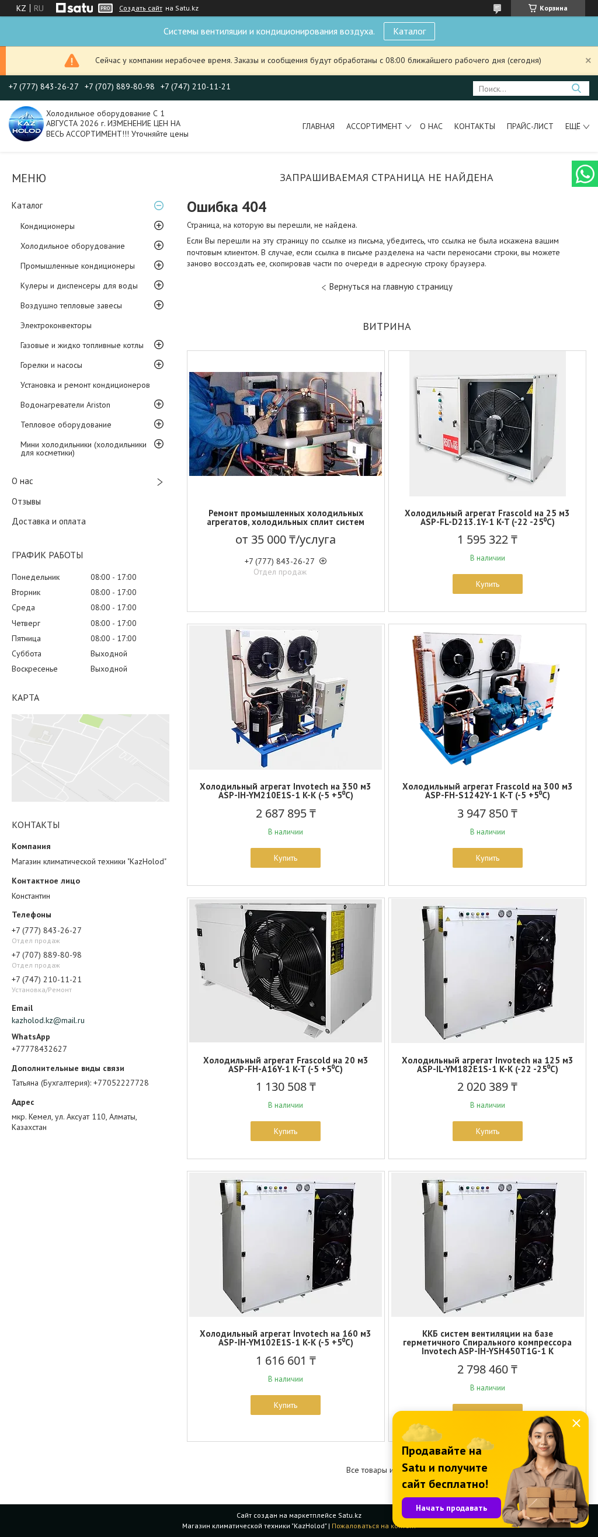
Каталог (409, 31)
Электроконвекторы (56, 325)
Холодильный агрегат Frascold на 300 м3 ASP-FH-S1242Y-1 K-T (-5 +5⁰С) (487, 790)
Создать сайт (140, 8)
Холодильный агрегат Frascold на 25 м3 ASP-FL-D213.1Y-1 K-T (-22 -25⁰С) (487, 517)
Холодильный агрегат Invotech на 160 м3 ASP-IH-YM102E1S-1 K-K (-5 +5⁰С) (285, 1338)
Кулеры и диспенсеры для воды (79, 285)
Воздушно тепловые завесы (71, 305)
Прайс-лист (530, 126)
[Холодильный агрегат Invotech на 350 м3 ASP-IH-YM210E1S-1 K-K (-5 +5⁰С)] (285, 697)
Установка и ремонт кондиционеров (85, 385)
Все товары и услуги (382, 1470)
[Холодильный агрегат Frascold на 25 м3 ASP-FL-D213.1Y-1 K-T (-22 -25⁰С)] (487, 424)
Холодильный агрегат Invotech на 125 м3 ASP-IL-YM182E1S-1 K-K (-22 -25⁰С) (487, 1064)
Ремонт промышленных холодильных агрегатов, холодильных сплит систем (285, 517)
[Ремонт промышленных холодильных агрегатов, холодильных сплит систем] (285, 424)
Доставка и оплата (49, 521)
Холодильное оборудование (72, 246)
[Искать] (576, 88)
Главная (319, 126)
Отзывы (26, 501)
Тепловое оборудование (66, 424)
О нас (431, 126)
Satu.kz (349, 1515)
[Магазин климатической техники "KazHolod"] (26, 123)
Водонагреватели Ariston (65, 404)
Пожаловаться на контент (374, 1525)
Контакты (474, 126)
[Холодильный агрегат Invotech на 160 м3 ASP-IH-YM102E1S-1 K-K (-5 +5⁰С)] (285, 1244)
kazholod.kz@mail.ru (48, 1020)
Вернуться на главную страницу (391, 286)
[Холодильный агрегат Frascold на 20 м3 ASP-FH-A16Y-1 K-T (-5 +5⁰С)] (285, 971)
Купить (487, 584)
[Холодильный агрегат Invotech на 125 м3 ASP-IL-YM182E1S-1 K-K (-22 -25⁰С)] (487, 971)
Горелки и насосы (51, 365)
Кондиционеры (47, 226)
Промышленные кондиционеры (77, 265)
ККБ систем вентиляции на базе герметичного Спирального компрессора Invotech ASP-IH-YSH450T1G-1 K (487, 1342)
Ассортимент (374, 126)
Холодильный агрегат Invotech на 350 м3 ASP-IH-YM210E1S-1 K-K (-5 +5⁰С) (285, 790)
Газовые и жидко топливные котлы (82, 345)
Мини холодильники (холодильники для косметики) (83, 448)
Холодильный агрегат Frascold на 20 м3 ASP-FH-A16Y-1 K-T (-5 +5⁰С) (285, 1064)
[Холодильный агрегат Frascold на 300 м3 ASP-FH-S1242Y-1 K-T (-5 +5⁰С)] (487, 697)
